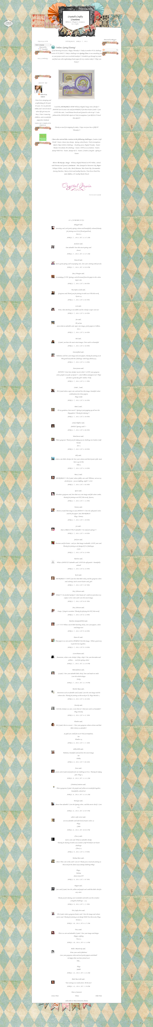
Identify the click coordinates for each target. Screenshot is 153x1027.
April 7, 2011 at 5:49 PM (78, 533)
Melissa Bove (77, 858)
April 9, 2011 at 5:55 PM (78, 904)
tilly (76, 455)
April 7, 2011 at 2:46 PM (78, 346)
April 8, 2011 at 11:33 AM (78, 795)
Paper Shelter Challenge (65, 145)
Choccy (76, 836)
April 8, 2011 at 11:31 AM (78, 778)
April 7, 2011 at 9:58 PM (78, 647)
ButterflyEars (76, 670)
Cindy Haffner (76, 423)
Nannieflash (76, 352)
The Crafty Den (77, 910)
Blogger (113, 40)
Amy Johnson (76, 591)
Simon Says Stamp (68, 142)
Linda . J (76, 387)
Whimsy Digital (76, 163)
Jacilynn (76, 244)
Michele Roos (76, 689)
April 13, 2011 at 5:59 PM (78, 986)
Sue (77, 320)
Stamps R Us (73, 151)
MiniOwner (76, 436)
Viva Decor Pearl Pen (93, 171)
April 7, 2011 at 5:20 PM (78, 520)
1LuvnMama (77, 654)
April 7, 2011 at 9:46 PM (78, 631)
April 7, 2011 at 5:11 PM (78, 501)
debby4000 (76, 749)
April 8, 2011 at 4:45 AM (78, 715)
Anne (76, 768)
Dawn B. (76, 637)
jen (77, 526)
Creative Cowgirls (88, 151)
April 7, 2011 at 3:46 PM (78, 417)
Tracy (76, 930)
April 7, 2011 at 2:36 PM (78, 332)
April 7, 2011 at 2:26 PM (78, 313)
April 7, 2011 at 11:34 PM (78, 664)
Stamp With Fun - (58, 151)
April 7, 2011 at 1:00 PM (78, 284)
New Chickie (94, 107)
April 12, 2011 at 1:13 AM (78, 973)
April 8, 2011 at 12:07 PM (78, 811)
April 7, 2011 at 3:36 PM (78, 400)
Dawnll (76, 260)
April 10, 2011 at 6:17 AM (78, 923)
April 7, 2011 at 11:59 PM (78, 683)
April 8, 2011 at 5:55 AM (78, 743)
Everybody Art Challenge (66, 148)
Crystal (43, 95)
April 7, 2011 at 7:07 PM (78, 585)
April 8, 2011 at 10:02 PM (78, 830)
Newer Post (54, 996)
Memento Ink (91, 165)
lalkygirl (76, 225)
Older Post (98, 996)
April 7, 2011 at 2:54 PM (78, 362)
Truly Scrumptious (81, 115)
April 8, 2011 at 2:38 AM (78, 699)
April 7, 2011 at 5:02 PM (78, 485)
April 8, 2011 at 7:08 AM (78, 762)
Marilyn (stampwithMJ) (76, 621)
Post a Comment (76, 992)
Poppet (76, 886)
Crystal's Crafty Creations (75, 18)
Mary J (76, 475)
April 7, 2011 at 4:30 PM (78, 449)
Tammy (76, 507)
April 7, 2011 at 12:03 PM (78, 267)
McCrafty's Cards (76, 290)
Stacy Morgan (76, 274)
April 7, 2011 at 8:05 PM (78, 601)
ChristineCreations (76, 784)
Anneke (76, 705)
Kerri (76, 575)
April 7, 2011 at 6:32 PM (78, 569)
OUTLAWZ (59, 53)
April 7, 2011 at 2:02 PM (78, 300)
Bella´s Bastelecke (76, 949)
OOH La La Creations (87, 148)
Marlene (76, 559)
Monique (76, 801)
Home (77, 996)
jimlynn (76, 540)
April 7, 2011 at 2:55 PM (78, 381)
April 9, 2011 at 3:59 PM (78, 852)
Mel (76, 339)
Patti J (76, 407)
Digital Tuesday (90, 145)
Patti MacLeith (76, 979)
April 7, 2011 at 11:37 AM (78, 238)
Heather (76, 722)
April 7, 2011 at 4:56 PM (78, 468)
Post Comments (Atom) (80, 1001)
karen (76, 491)
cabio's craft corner (76, 817)
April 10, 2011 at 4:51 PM (78, 942)
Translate (45, 49)
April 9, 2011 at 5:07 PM (78, 880)
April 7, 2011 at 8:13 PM (78, 615)
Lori (76, 306)
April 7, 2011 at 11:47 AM (78, 254)
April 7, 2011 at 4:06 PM (78, 430)
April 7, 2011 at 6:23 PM (78, 553)
